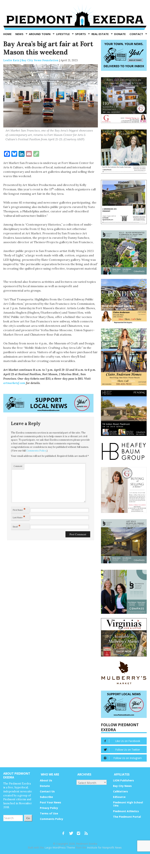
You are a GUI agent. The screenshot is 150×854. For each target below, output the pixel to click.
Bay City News (122, 786)
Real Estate (100, 34)
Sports (81, 34)
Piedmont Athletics (126, 811)
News (19, 34)
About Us (46, 780)
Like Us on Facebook (127, 741)
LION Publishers (123, 780)
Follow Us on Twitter (127, 749)
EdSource (119, 797)
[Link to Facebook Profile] (64, 831)
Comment (18, 466)
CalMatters (120, 791)
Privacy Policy (49, 808)
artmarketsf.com (14, 383)
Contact (137, 34)
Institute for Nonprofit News (104, 847)
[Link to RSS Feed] (86, 831)
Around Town (40, 34)
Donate (120, 34)
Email (16, 526)
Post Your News (50, 802)
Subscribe (46, 797)
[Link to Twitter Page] (72, 831)
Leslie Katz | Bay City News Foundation (31, 60)
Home (7, 34)
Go (28, 818)
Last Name (19, 516)
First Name (19, 509)
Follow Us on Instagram (127, 758)
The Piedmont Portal (127, 816)
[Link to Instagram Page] (80, 831)
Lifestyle (63, 34)
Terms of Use (49, 813)
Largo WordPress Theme (60, 847)
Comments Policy (36, 450)
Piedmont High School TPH (128, 804)
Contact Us (47, 791)
